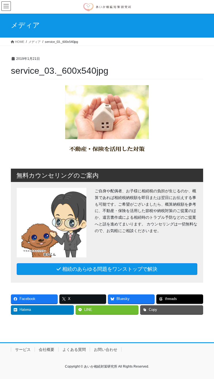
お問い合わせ (105, 349)
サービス (23, 349)
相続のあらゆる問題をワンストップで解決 (109, 269)
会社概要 (46, 349)
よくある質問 (74, 349)
